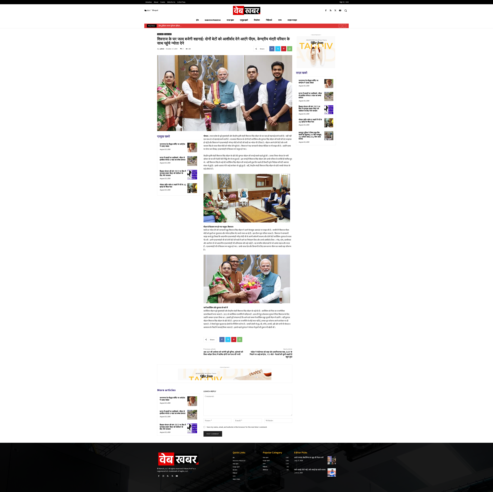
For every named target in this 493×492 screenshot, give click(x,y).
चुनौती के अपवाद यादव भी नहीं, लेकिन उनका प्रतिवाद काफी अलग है (181, 26)
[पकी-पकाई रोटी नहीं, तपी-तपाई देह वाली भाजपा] (332, 472)
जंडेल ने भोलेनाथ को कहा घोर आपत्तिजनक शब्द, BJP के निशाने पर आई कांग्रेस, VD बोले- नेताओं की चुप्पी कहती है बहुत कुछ (271, 354)
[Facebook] (326, 10)
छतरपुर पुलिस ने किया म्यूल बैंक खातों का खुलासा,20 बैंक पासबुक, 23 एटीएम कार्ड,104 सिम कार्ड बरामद (310, 135)
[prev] (340, 25)
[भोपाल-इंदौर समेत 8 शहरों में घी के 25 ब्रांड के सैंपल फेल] (192, 188)
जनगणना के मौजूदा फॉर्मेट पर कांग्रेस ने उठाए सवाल (172, 145)
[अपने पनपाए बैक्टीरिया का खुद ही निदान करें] (332, 460)
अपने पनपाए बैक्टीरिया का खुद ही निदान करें (309, 457)
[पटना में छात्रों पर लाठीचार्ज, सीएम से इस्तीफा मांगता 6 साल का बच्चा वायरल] (192, 161)
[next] (344, 25)
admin (162, 49)
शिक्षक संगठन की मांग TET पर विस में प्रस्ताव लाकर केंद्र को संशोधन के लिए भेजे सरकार (173, 173)
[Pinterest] (283, 48)
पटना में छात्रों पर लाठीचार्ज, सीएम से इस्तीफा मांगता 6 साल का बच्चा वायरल (172, 158)
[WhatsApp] (289, 48)
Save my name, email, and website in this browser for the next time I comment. (237, 427)
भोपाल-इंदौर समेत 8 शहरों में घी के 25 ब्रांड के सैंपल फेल (173, 185)
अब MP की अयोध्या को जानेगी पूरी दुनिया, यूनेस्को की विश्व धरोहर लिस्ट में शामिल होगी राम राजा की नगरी (223, 353)
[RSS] (330, 10)
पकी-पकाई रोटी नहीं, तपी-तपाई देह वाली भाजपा (309, 470)
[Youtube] (340, 10)
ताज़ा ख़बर (160, 34)
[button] (346, 10)
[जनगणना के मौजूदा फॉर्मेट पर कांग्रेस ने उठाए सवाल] (192, 147)
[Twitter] (335, 10)
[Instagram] (163, 476)
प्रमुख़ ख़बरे (168, 34)
